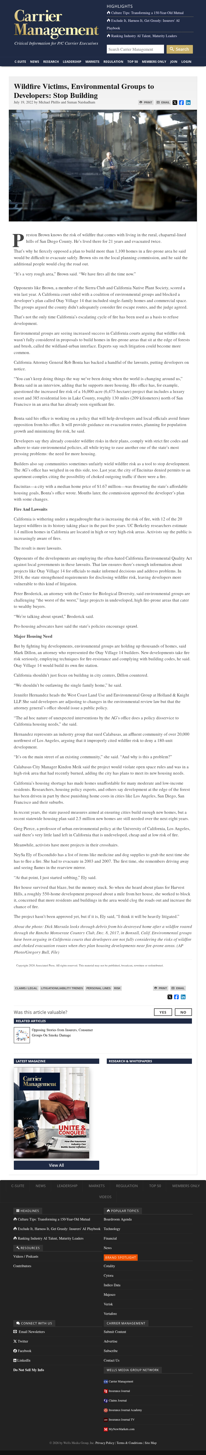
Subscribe (111, 1350)
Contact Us (111, 1360)
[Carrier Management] (56, 24)
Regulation (113, 62)
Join (173, 62)
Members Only (154, 62)
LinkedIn (23, 1360)
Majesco (109, 1294)
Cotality (109, 1265)
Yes (163, 1012)
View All (56, 1165)
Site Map (151, 1443)
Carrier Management (121, 1381)
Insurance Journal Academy (125, 1410)
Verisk (108, 1304)
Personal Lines (98, 988)
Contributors (22, 1265)
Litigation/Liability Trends (62, 988)
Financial (110, 1238)
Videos (105, 1196)
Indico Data (112, 1285)
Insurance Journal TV (122, 1419)
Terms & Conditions (129, 1443)
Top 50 (132, 62)
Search (182, 49)
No (183, 1012)
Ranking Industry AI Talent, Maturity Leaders (144, 35)
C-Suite (20, 62)
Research (51, 62)
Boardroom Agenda (118, 1219)
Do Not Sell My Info (28, 1369)
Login (186, 62)
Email (165, 102)
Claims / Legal (26, 988)
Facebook (24, 1350)
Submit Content (115, 1331)
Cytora (108, 1275)
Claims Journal (118, 1400)
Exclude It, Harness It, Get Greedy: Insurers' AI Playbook (59, 1228)
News (34, 62)
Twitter (22, 1341)
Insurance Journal (119, 1391)
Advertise (110, 1341)
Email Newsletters (31, 1331)
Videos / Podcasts (25, 1256)
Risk (117, 988)
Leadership (72, 62)
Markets (92, 62)
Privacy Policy (104, 1443)
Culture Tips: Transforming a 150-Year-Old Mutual (147, 12)
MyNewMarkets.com (121, 1429)
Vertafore (110, 1313)
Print (147, 102)
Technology (112, 1228)
